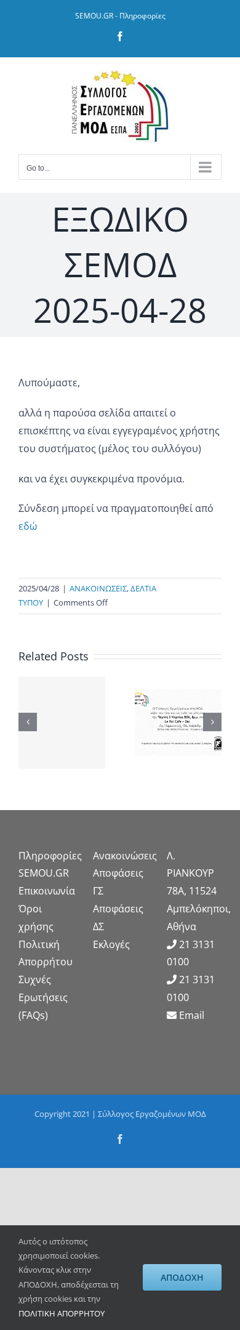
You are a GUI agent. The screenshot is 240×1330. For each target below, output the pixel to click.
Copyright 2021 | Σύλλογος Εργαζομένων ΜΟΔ (120, 1113)
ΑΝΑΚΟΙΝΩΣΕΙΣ (98, 588)
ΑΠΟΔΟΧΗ (182, 1277)
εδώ (27, 526)
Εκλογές (111, 944)
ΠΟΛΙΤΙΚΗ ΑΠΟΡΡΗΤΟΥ (61, 1313)
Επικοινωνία (46, 891)
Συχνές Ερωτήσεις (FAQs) (43, 997)
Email (191, 1015)
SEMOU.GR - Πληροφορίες (120, 15)
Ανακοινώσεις (125, 855)
